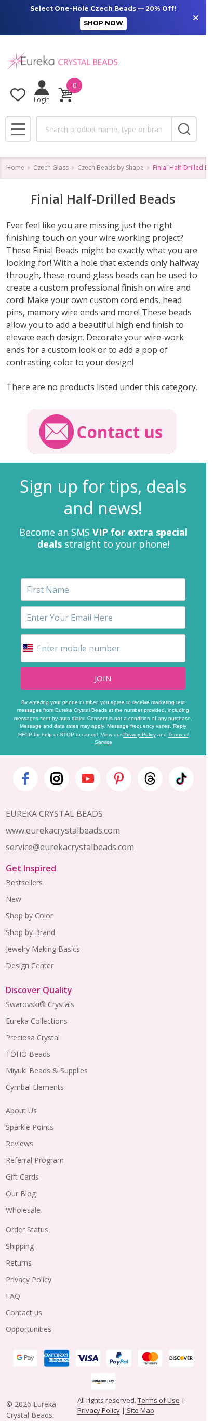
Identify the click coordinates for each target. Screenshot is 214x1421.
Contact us (24, 1312)
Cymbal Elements (35, 1087)
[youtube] (87, 778)
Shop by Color (29, 916)
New (13, 899)
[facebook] (25, 778)
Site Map (139, 1410)
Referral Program (35, 1160)
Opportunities (28, 1329)
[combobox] (103, 129)
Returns (19, 1263)
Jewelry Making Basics (43, 949)
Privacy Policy (139, 734)
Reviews (19, 1144)
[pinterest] (118, 778)
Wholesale (23, 1210)
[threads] (150, 778)
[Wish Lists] (18, 94)
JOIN (103, 678)
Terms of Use (159, 1400)
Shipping (20, 1246)
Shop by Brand (30, 932)
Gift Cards (22, 1177)
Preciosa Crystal (33, 1037)
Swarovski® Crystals (40, 1004)
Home (15, 167)
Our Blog (21, 1193)
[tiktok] (181, 778)
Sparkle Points (30, 1127)
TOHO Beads (28, 1054)
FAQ (13, 1296)
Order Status (27, 1230)
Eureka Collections (37, 1021)
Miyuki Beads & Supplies (47, 1070)
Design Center (30, 965)
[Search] (184, 129)
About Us (21, 1110)
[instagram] (56, 778)
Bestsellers (24, 882)
